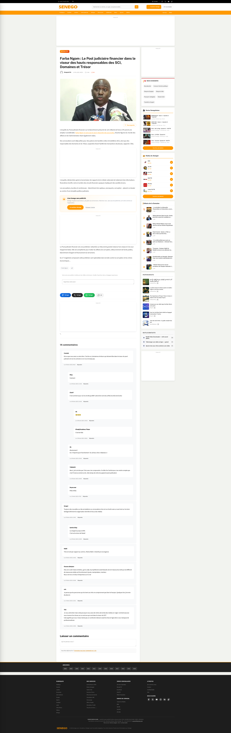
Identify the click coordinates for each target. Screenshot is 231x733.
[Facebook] (162, 1)
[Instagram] (160, 699)
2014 (134, 669)
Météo (170, 12)
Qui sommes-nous (151, 684)
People (58, 697)
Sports (121, 12)
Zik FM (118, 707)
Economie (58, 692)
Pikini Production (121, 695)
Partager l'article (90, 207)
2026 (65, 669)
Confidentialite (150, 690)
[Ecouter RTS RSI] (171, 185)
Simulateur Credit (91, 705)
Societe (58, 687)
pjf (72, 268)
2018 (111, 669)
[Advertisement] (115, 32)
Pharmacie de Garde (92, 695)
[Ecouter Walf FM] (171, 179)
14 (93, 72)
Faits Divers (59, 707)
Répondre (79, 365)
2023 (82, 669)
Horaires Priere (90, 692)
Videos (58, 710)
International (84, 12)
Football (58, 702)
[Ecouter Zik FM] (171, 168)
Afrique (93, 12)
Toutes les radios (157, 196)
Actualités (64, 51)
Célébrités (109, 12)
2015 (129, 669)
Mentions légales (113, 723)
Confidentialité (123, 723)
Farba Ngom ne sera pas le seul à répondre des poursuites (94, 133)
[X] (152, 699)
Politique (62, 12)
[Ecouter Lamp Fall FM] (171, 190)
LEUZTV (119, 692)
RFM (118, 704)
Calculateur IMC (90, 697)
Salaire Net (89, 690)
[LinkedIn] (164, 699)
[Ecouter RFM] (171, 162)
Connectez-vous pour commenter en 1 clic (85, 650)
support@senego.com (137, 721)
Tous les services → (92, 707)
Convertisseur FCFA (91, 684)
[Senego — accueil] (68, 7)
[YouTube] (168, 1)
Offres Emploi (90, 702)
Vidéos (128, 12)
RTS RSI (118, 712)
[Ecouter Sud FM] (171, 173)
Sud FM (118, 709)
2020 (100, 669)
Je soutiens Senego (75, 207)
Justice (76, 12)
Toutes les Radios (121, 702)
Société (69, 12)
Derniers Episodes (121, 684)
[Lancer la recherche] (136, 6)
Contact (149, 687)
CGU (148, 692)
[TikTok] (172, 1)
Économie (100, 12)
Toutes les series (158, 148)
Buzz (115, 12)
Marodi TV (119, 687)
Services (165, 12)
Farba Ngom (64, 268)
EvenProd (119, 690)
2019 (105, 669)
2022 (88, 669)
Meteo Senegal (90, 687)
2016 (123, 669)
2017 (117, 669)
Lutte (57, 705)
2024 (77, 669)
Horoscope (89, 700)
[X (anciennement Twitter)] (165, 1)
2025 (71, 669)
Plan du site (106, 723)
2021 (94, 669)
